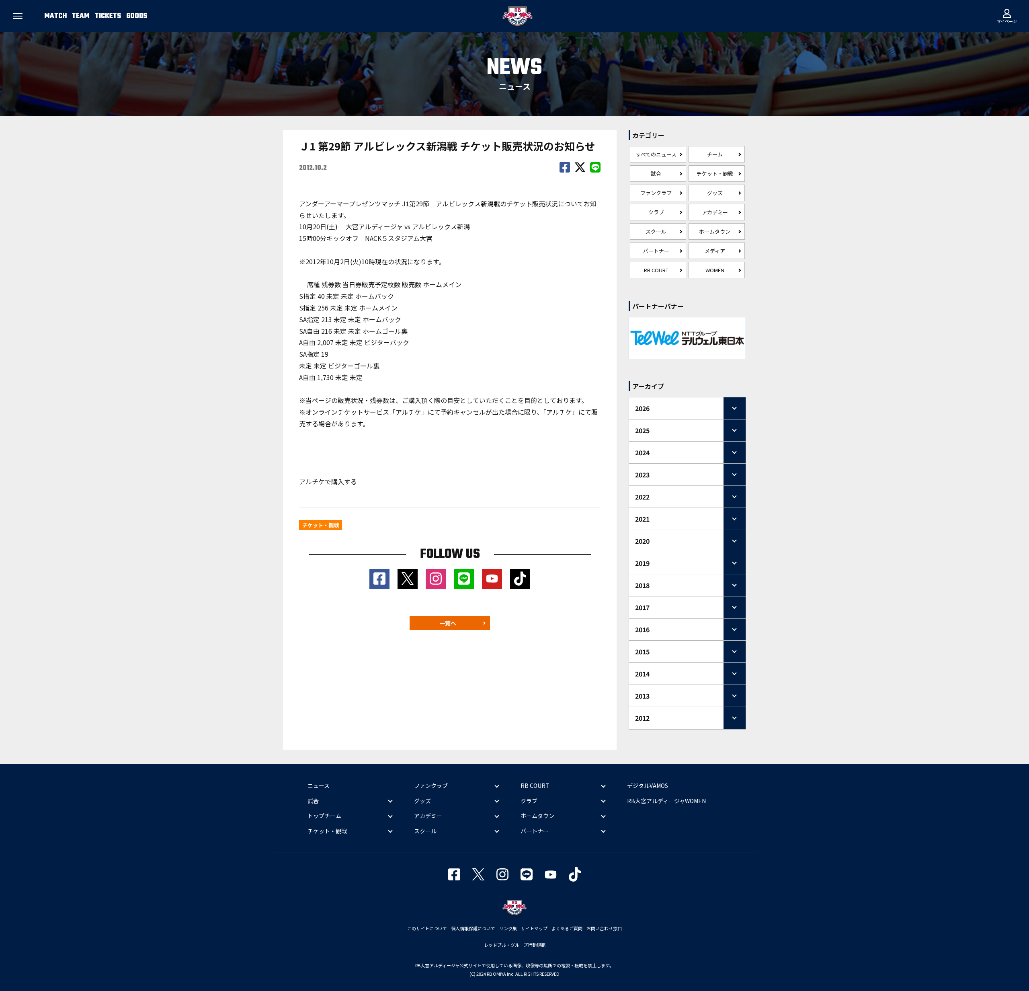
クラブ (656, 212)
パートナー (656, 251)
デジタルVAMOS (647, 785)
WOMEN (714, 270)
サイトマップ (534, 928)
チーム (715, 154)
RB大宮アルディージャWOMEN (666, 801)
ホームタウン (714, 231)
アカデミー (715, 212)
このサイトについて (427, 928)
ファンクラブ (656, 193)
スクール (656, 231)
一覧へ (447, 623)
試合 (656, 173)
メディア (715, 251)
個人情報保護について (473, 928)
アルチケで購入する (328, 481)
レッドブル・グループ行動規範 (514, 945)
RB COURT (656, 270)
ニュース (318, 785)
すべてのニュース (656, 154)
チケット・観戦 (715, 173)
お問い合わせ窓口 (604, 928)
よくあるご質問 (566, 928)
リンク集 (508, 928)
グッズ (715, 193)
